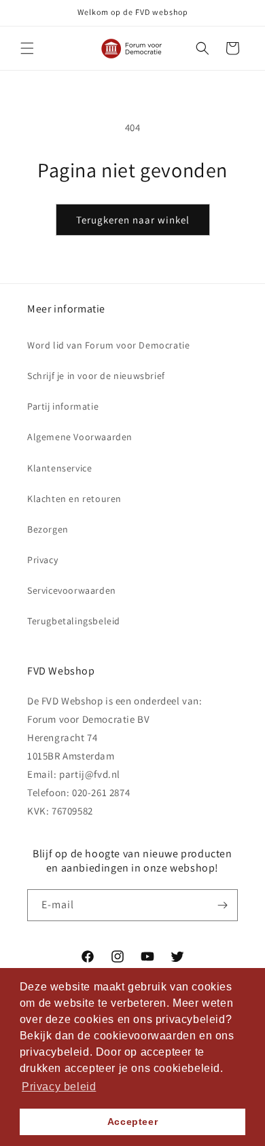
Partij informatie (63, 406)
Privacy (42, 560)
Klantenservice (59, 468)
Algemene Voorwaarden (79, 437)
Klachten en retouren (74, 499)
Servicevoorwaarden (71, 590)
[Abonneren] (222, 905)
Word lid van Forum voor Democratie (108, 345)
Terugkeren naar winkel (133, 219)
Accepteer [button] (132, 1121)
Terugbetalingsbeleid (73, 621)
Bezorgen (48, 529)
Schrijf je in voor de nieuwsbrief (96, 376)
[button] (27, 48)
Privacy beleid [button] (59, 1086)
